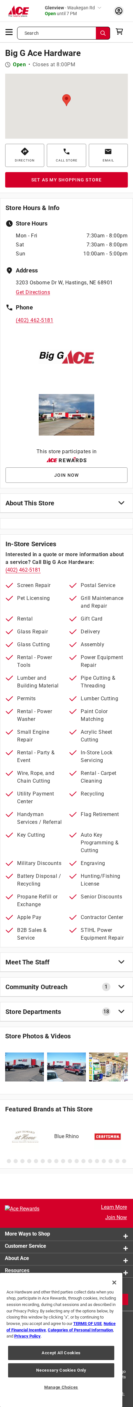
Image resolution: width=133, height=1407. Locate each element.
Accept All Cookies (61, 1352)
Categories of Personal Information (80, 1330)
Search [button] (32, 33)
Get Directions (33, 292)
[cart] (121, 31)
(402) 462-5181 (34, 320)
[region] (61, 1340)
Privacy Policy (27, 1336)
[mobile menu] (9, 31)
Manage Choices (61, 1387)
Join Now (116, 1217)
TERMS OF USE (87, 1323)
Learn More (114, 1207)
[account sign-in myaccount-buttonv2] (119, 11)
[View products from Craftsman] (107, 1136)
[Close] (114, 1282)
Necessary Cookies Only (61, 1370)
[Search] (103, 33)
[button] (66, 100)
